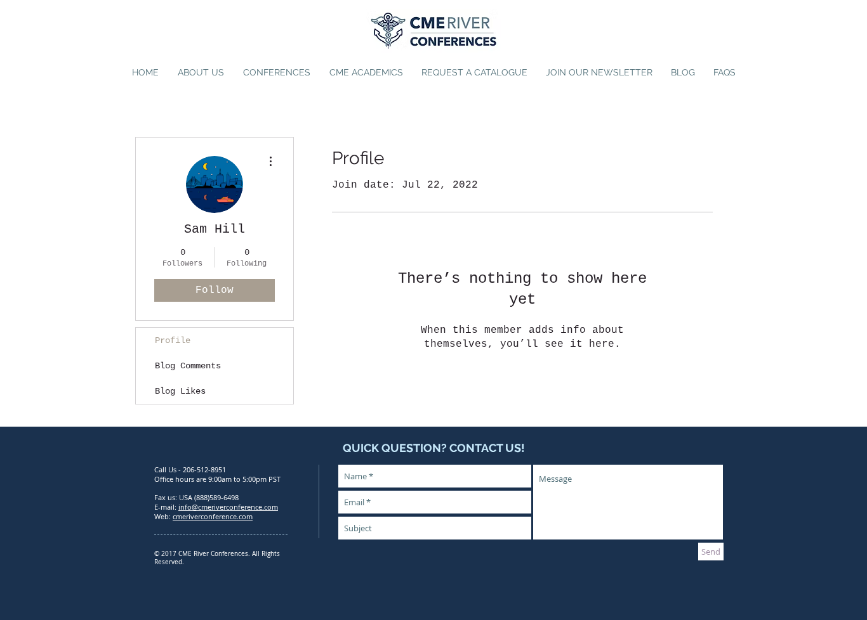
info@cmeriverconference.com (228, 507)
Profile (172, 340)
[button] (277, 72)
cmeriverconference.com (213, 516)
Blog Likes (180, 391)
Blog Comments (188, 366)
